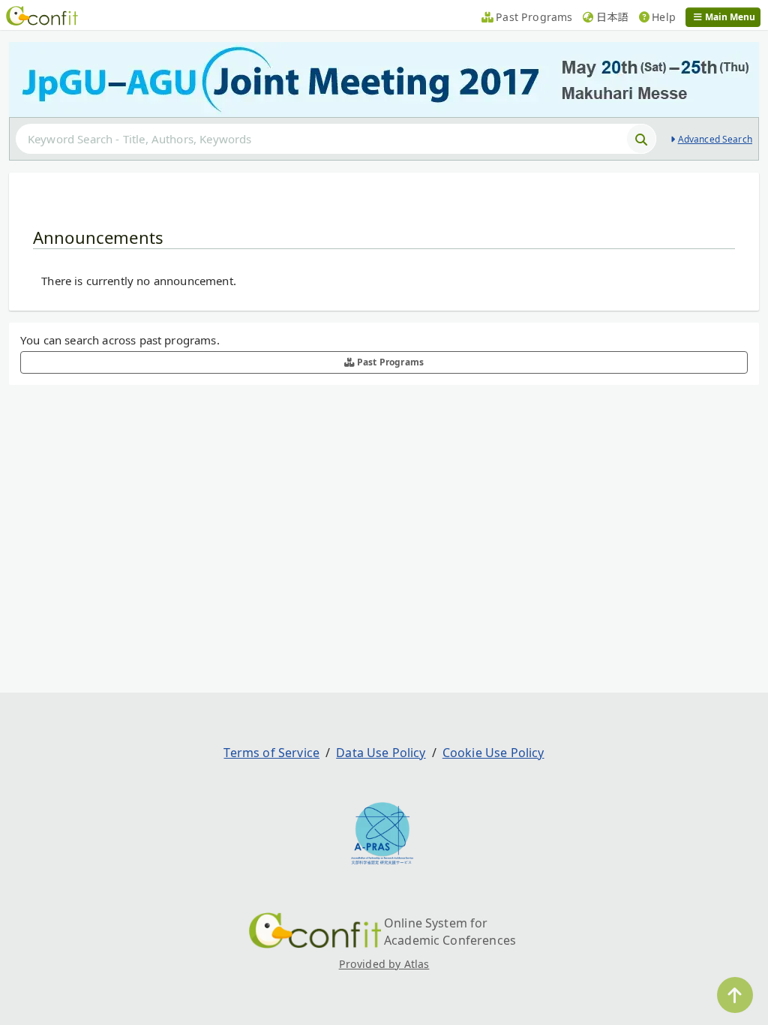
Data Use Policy (380, 752)
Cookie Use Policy (493, 752)
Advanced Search (715, 139)
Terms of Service (272, 752)
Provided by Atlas (384, 964)
